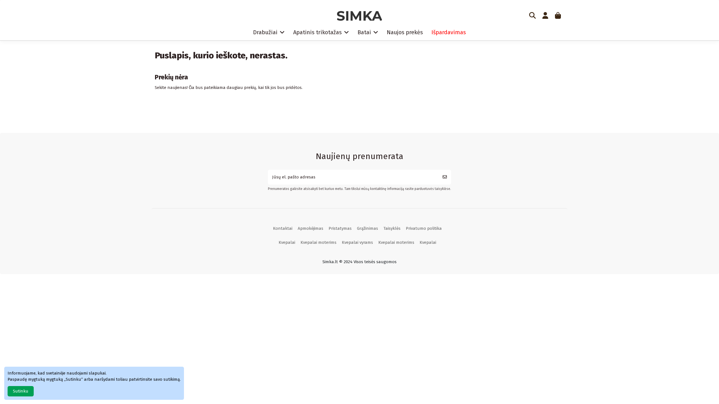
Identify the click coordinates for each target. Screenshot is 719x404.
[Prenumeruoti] (444, 177)
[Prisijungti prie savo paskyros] (545, 16)
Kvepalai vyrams (357, 242)
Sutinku (20, 391)
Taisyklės (392, 228)
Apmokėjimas (310, 228)
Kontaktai (282, 228)
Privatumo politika (424, 228)
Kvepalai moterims (318, 242)
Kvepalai (287, 242)
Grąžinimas (367, 228)
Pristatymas (340, 228)
